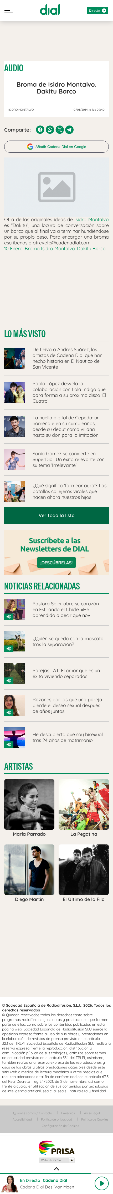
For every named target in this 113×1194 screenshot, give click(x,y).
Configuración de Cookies (60, 1126)
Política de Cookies (95, 1119)
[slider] (56, 1173)
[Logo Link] (50, 9)
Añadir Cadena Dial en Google (60, 147)
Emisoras (68, 1113)
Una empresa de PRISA (56, 1147)
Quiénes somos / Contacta (32, 1113)
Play (102, 1183)
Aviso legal (92, 1113)
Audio (13, 68)
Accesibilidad (22, 1119)
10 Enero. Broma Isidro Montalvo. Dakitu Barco (55, 248)
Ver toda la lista (57, 515)
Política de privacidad (56, 1119)
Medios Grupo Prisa (56, 1160)
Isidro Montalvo (91, 219)
